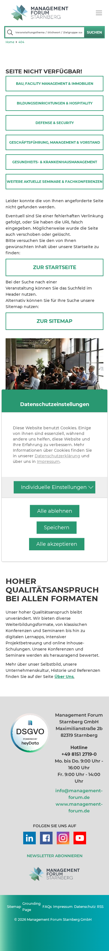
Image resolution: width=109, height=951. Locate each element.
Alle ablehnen (54, 511)
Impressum (48, 461)
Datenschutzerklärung (57, 455)
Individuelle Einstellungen (54, 487)
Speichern (56, 528)
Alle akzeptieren (56, 544)
